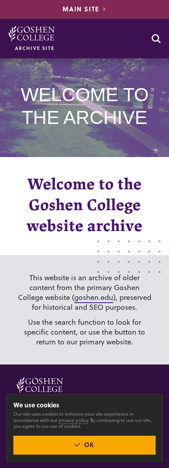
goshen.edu (93, 297)
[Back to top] (32, 33)
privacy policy (73, 420)
